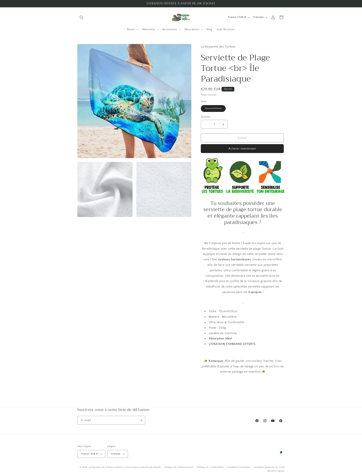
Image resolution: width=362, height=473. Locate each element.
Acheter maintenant (242, 148)
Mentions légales (276, 471)
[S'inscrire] (141, 420)
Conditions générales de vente (269, 467)
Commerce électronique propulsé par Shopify (137, 467)
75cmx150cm (215, 109)
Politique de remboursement (178, 467)
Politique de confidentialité (210, 467)
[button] (81, 17)
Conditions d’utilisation (238, 467)
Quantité (205, 116)
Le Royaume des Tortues (101, 467)
